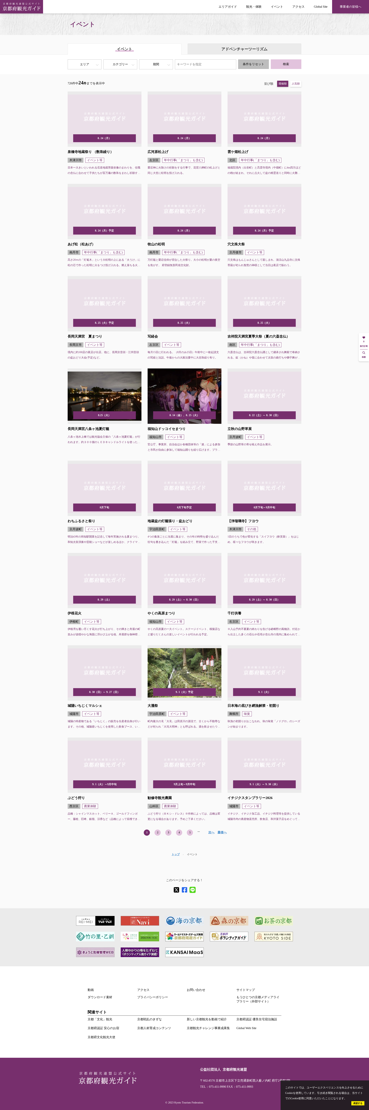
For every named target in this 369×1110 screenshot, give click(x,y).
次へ (211, 832)
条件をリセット (253, 64)
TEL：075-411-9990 (213, 1086)
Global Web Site (246, 1028)
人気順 (296, 83)
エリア (84, 64)
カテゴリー (120, 64)
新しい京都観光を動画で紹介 (207, 1019)
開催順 (283, 83)
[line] (192, 890)
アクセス (298, 6)
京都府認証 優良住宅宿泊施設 (256, 1019)
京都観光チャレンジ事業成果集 (208, 1028)
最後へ (222, 832)
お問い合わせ (196, 989)
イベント (277, 6)
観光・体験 (254, 6)
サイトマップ (245, 989)
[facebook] (184, 890)
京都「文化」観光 (100, 1019)
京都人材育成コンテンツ (154, 1028)
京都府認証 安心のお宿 (103, 1028)
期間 (156, 64)
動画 (91, 989)
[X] (176, 890)
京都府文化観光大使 (101, 1037)
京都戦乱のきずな (149, 1019)
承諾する (357, 1103)
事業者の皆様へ (350, 6)
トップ (176, 854)
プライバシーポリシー (152, 997)
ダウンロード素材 (100, 997)
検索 (286, 64)
